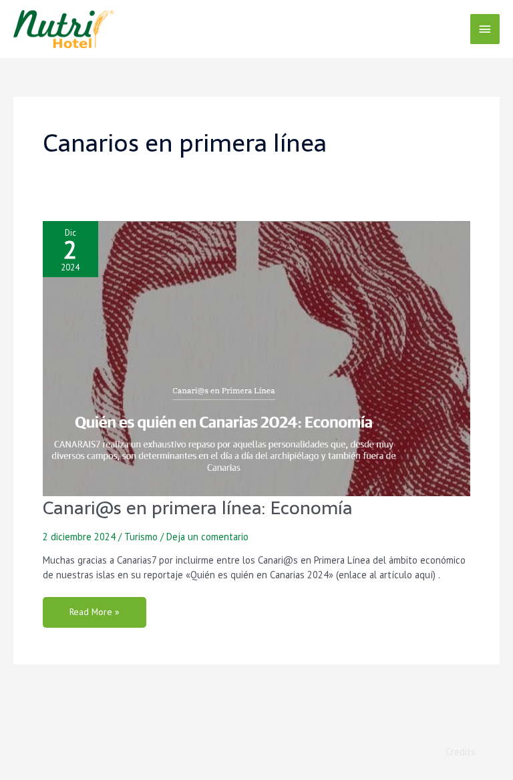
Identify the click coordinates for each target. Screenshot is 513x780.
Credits (461, 751)
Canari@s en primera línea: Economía (198, 508)
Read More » (94, 607)
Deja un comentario (207, 536)
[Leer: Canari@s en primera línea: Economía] (256, 357)
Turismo (141, 536)
